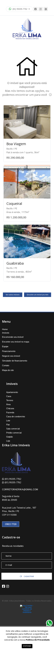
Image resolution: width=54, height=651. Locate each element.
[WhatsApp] (49, 623)
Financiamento (8, 351)
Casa (8, 396)
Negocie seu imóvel (11, 356)
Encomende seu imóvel (12, 337)
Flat (8, 424)
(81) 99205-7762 (20, 9)
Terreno (9, 400)
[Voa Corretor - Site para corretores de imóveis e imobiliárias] (27, 613)
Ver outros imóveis (13, 295)
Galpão (9, 437)
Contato (5, 365)
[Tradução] (46, 9)
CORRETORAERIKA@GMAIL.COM (20, 489)
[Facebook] (35, 9)
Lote (8, 420)
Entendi (27, 646)
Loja (8, 441)
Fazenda (10, 412)
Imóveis (5, 333)
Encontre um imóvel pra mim (37, 295)
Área (8, 404)
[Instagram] (40, 9)
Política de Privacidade (38, 639)
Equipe (5, 346)
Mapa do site (8, 370)
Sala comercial (13, 428)
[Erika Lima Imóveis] (27, 28)
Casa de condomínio (15, 416)
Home (5, 329)
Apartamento (12, 392)
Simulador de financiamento (14, 360)
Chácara (10, 408)
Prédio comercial (13, 432)
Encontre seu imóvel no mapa (15, 342)
